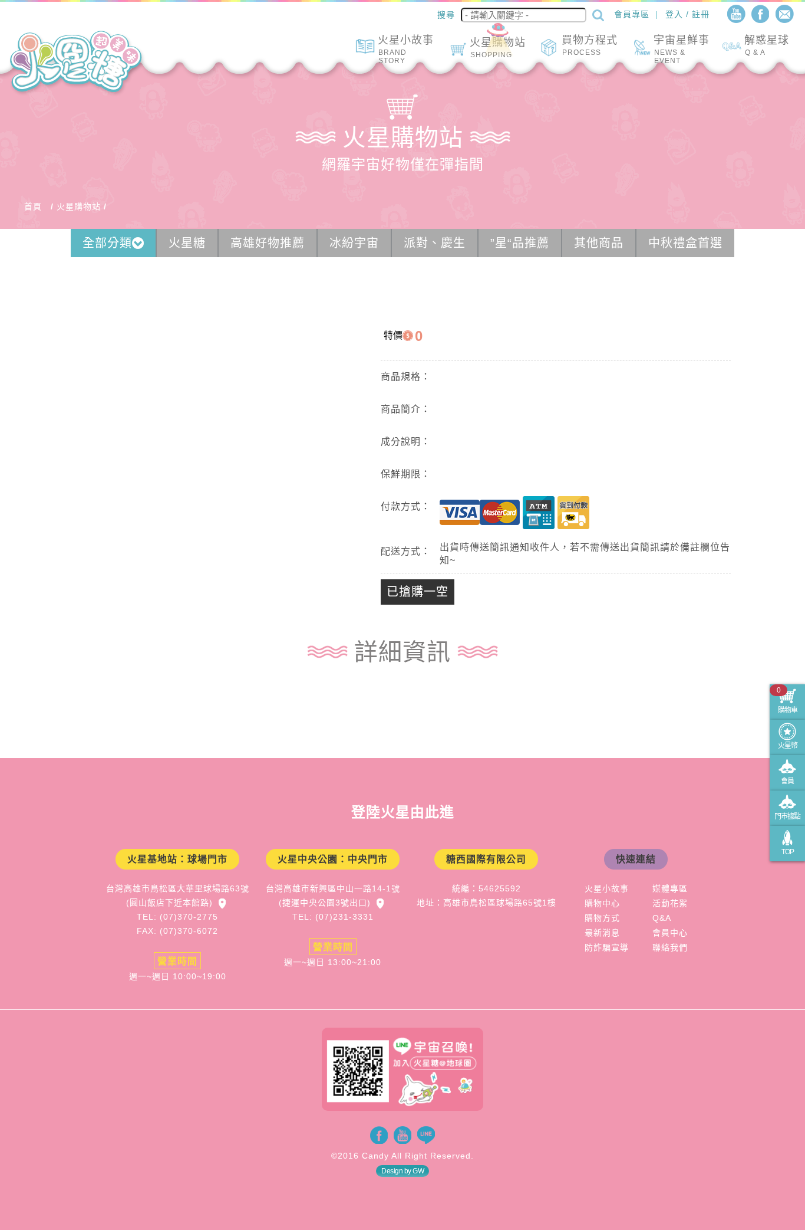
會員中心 (670, 932)
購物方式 (602, 918)
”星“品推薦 (519, 243)
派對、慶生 (435, 243)
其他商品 (598, 243)
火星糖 (187, 243)
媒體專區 (670, 888)
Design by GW (402, 1171)
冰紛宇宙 (354, 243)
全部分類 (107, 243)
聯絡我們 (670, 947)
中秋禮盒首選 (685, 243)
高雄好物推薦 (267, 243)
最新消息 (602, 932)
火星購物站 (79, 206)
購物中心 (602, 903)
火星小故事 (607, 888)
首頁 (33, 206)
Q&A (661, 918)
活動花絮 (670, 903)
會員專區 (631, 14)
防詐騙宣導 (607, 947)
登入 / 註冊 (687, 14)
